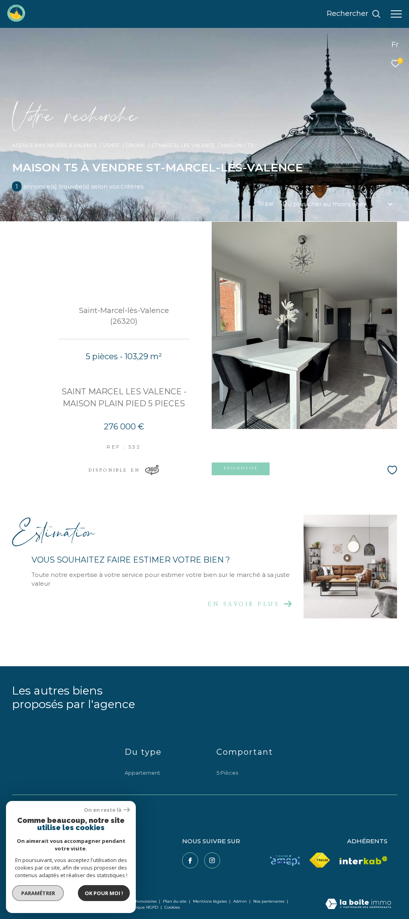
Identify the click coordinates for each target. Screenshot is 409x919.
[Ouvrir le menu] (396, 14)
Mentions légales (210, 901)
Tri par (265, 204)
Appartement (142, 772)
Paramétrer (38, 893)
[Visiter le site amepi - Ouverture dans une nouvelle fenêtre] (284, 860)
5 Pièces (227, 772)
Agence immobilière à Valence (54, 145)
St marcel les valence (183, 145)
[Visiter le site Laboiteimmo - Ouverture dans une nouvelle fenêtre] (358, 904)
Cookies (172, 907)
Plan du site (175, 901)
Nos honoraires (142, 901)
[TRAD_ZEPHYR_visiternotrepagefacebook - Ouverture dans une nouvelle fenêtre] (190, 860)
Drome (135, 145)
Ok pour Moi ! (104, 893)
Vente (111, 145)
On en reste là (102, 810)
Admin (240, 901)
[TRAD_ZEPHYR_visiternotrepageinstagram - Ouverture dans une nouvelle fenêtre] (212, 860)
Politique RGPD (142, 907)
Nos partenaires (269, 901)
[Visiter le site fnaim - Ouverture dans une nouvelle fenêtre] (320, 860)
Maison (231, 145)
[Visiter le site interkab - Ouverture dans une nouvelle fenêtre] (363, 860)
